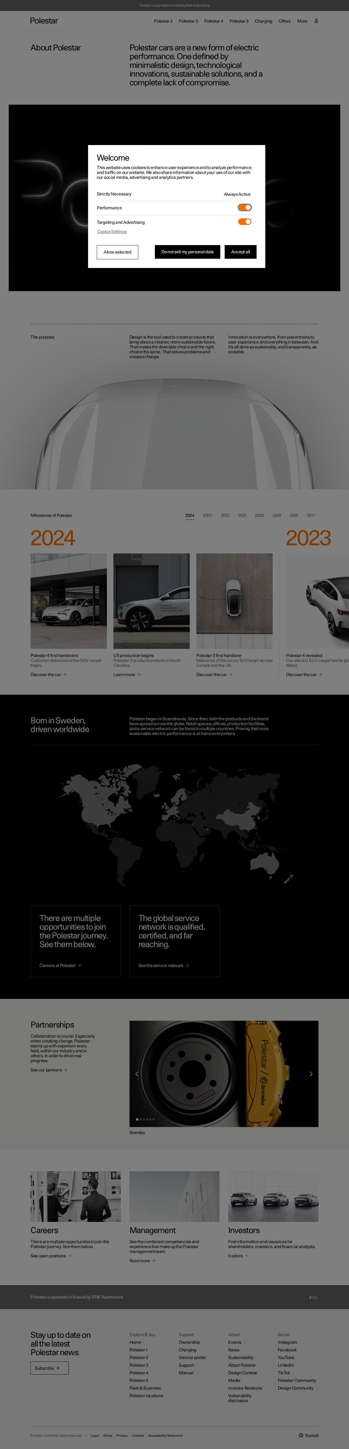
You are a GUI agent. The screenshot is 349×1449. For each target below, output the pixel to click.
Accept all (240, 252)
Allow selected (117, 252)
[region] (176, 206)
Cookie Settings (112, 232)
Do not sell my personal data (187, 252)
